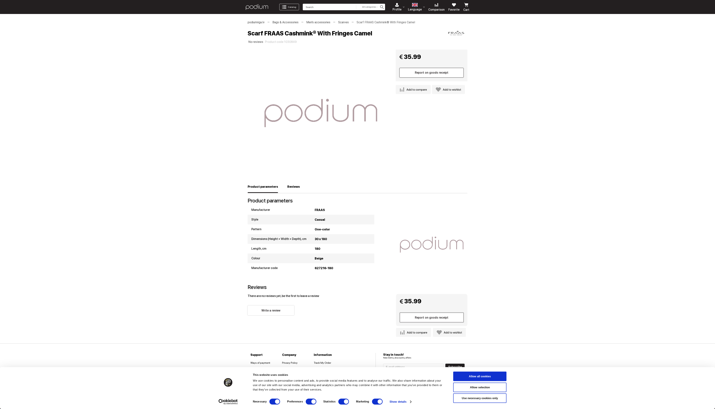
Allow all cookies (480, 376)
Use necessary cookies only (480, 398)
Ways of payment (260, 362)
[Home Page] (257, 7)
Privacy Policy (290, 362)
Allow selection (480, 387)
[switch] (311, 402)
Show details (398, 401)
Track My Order (322, 362)
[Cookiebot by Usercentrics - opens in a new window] (228, 402)
